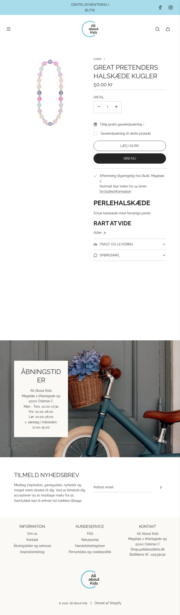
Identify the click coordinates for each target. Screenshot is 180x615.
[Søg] (157, 29)
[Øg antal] (116, 107)
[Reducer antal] (99, 107)
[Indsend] (161, 487)
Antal (99, 97)
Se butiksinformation (115, 191)
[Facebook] (160, 7)
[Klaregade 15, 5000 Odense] (90, 398)
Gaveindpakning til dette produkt (126, 133)
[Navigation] (8, 29)
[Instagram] (170, 7)
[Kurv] (168, 29)
